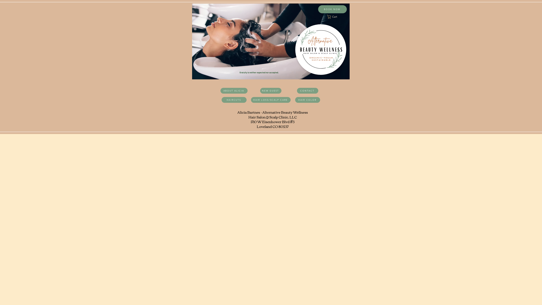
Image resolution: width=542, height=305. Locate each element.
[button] (336, 17)
